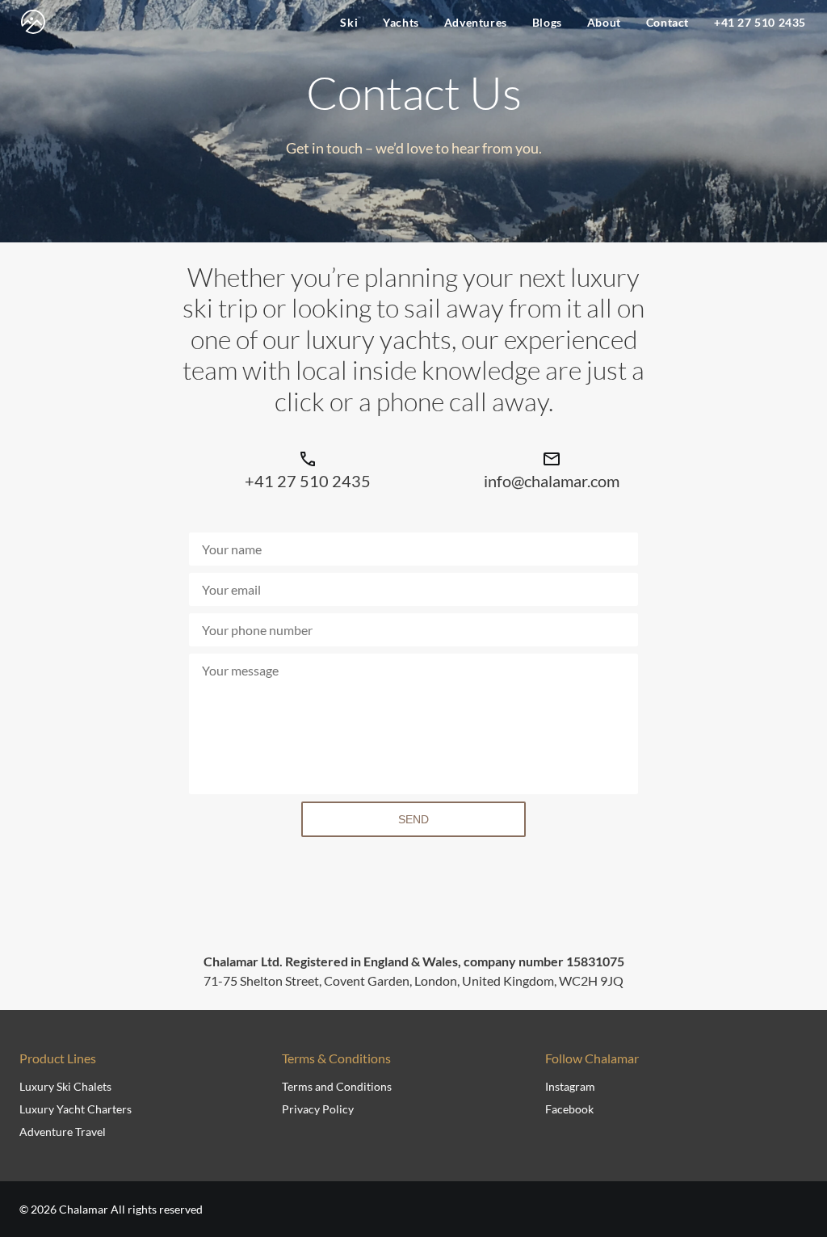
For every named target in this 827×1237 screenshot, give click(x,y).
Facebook (569, 1109)
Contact (667, 22)
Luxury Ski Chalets (65, 1086)
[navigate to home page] (33, 22)
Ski (349, 22)
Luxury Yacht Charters (75, 1109)
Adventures (475, 22)
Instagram (570, 1086)
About (604, 22)
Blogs (547, 22)
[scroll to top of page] (796, 1175)
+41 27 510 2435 (760, 22)
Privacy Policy (318, 1109)
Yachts (401, 22)
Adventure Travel (62, 1131)
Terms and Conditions (337, 1086)
